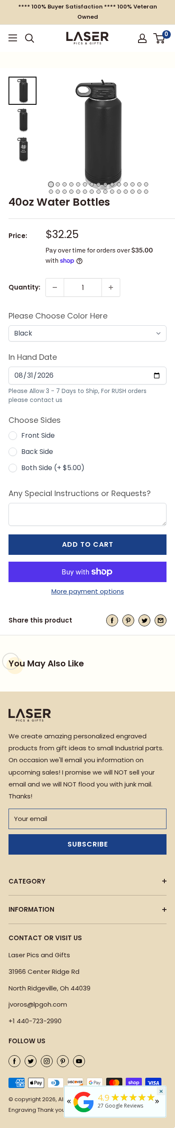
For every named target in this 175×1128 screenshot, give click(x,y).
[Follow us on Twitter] (31, 1061)
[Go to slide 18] (64, 191)
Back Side (37, 451)
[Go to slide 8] (98, 184)
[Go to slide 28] (132, 191)
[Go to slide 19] (71, 191)
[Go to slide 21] (85, 191)
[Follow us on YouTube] (79, 1061)
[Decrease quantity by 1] (55, 287)
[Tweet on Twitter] (144, 620)
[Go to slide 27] (126, 191)
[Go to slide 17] (58, 191)
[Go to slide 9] (105, 184)
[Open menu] (12, 38)
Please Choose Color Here (57, 315)
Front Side (38, 435)
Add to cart (87, 544)
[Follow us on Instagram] (47, 1061)
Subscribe (88, 844)
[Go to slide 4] (71, 184)
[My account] (142, 38)
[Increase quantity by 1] (111, 287)
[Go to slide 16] (51, 191)
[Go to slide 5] (78, 184)
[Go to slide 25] (112, 191)
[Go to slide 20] (78, 191)
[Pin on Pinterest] (128, 620)
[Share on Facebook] (112, 620)
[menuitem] (22, 91)
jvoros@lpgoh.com (37, 1004)
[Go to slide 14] (139, 184)
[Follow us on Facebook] (14, 1061)
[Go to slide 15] (146, 184)
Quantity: (24, 287)
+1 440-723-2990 (35, 1020)
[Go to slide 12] (126, 184)
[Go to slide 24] (105, 191)
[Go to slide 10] (112, 184)
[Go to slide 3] (64, 184)
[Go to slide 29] (139, 191)
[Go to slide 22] (92, 191)
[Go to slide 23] (98, 191)
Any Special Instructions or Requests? (79, 493)
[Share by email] (161, 620)
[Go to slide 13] (132, 184)
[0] (159, 38)
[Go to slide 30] (146, 191)
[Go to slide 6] (85, 184)
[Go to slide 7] (92, 184)
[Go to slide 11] (119, 184)
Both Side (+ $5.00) (53, 468)
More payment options (87, 591)
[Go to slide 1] (51, 184)
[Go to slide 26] (119, 191)
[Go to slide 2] (58, 184)
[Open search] (29, 38)
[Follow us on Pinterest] (63, 1061)
